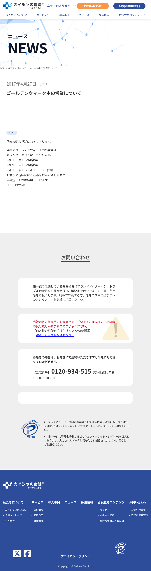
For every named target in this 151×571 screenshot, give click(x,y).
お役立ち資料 (107, 515)
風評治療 (38, 509)
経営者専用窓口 (129, 6)
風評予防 (38, 515)
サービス (42, 15)
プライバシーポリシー (75, 556)
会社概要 (10, 521)
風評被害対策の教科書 (112, 521)
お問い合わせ (93, 6)
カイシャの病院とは (16, 509)
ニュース (84, 15)
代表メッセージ (13, 515)
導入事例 (64, 15)
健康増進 (38, 521)
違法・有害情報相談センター (55, 335)
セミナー (105, 509)
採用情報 (104, 15)
